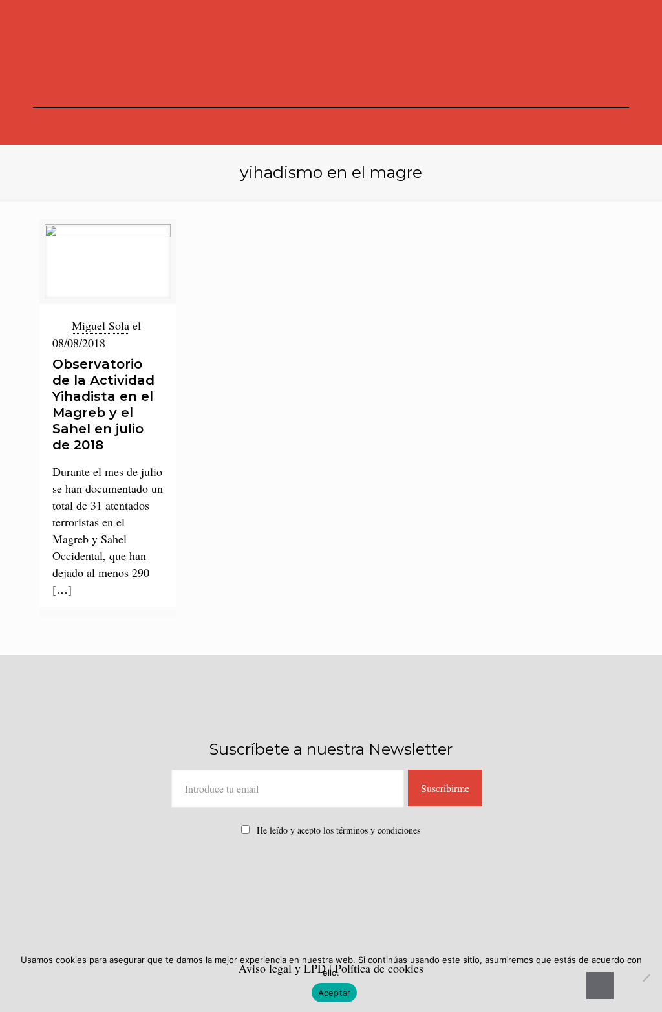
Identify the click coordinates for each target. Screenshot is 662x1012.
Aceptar (334, 992)
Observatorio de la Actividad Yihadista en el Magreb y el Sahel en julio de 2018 (103, 404)
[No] (645, 977)
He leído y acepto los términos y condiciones (338, 830)
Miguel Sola (100, 325)
